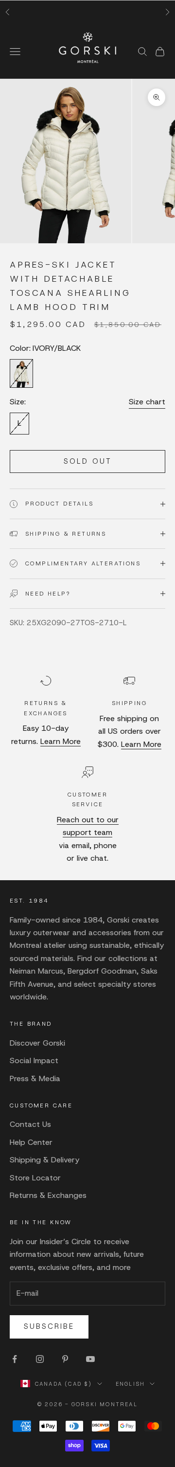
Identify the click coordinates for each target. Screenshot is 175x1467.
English (130, 1383)
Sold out (88, 461)
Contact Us (30, 1124)
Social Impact (34, 1060)
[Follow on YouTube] (90, 1359)
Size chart (147, 402)
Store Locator (35, 1178)
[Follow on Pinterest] (65, 1359)
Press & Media (35, 1078)
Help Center (31, 1142)
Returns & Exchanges (48, 1195)
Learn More (60, 741)
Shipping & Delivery (44, 1160)
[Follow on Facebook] (14, 1359)
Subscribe (49, 1326)
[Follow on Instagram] (40, 1359)
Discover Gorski (37, 1043)
